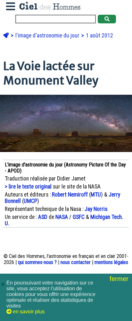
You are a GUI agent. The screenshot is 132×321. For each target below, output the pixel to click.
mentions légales (111, 262)
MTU (96, 194)
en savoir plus (28, 311)
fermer (120, 278)
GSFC (79, 217)
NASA (61, 217)
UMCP (30, 201)
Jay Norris (96, 209)
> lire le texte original (28, 186)
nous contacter (76, 262)
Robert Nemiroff (70, 194)
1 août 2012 (99, 35)
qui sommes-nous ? (37, 262)
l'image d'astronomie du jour (48, 35)
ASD (42, 217)
